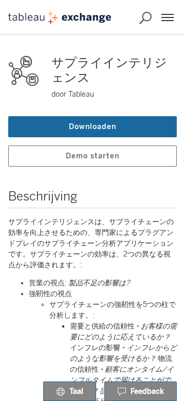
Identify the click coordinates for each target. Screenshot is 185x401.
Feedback (147, 391)
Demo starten (92, 156)
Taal (76, 391)
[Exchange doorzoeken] (145, 18)
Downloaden (92, 126)
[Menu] (167, 17)
